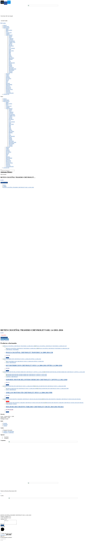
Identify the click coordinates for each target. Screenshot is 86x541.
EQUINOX (11, 45)
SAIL (10, 61)
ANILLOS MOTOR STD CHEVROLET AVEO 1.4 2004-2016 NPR (29, 392)
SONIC (10, 64)
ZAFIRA (11, 72)
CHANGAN (8, 32)
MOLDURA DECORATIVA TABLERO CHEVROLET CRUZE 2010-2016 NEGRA (35, 407)
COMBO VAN (12, 42)
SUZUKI (8, 90)
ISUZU (7, 79)
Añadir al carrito (4, 182)
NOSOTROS (6, 26)
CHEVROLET (9, 35)
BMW (7, 29)
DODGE (8, 73)
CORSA (10, 43)
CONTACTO (6, 94)
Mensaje (2, 524)
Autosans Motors (6, 172)
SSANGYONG (9, 89)
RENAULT (8, 88)
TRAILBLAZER (12, 68)
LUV (10, 47)
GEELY (7, 76)
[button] (43, 96)
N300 (10, 49)
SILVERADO (12, 62)
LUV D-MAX (12, 48)
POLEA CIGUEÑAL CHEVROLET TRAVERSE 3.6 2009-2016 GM (29, 352)
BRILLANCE (9, 30)
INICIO (5, 25)
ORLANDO (11, 58)
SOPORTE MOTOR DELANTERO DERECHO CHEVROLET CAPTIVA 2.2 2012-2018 (36, 379)
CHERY (8, 33)
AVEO (10, 37)
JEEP (7, 81)
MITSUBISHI (9, 84)
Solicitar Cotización (5, 339)
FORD (7, 74)
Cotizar (7, 357)
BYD (7, 31)
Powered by (3, 534)
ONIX (10, 55)
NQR (10, 54)
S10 (9, 60)
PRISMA (11, 59)
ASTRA (10, 36)
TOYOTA (8, 91)
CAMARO (11, 38)
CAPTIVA (11, 39)
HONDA (8, 77)
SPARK (10, 65)
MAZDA (8, 83)
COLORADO (12, 41)
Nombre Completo (5, 516)
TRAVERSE (11, 70)
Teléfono (3, 519)
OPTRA (10, 56)
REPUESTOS (6, 27)
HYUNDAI (8, 78)
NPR (10, 53)
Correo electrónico (5, 517)
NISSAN (8, 85)
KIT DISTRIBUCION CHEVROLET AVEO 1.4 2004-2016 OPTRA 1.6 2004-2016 (34, 365)
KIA (7, 82)
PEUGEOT (8, 87)
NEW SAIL (11, 50)
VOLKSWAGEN (10, 93)
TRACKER (11, 67)
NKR (10, 52)
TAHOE (10, 66)
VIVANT (11, 71)
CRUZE (10, 44)
